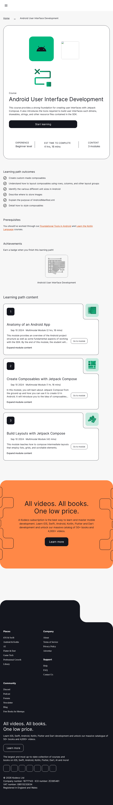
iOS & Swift (8, 637)
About (46, 637)
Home (6, 18)
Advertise (47, 651)
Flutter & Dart (9, 651)
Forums (6, 698)
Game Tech (8, 655)
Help (45, 666)
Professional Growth (12, 659)
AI (4, 646)
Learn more (56, 541)
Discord (6, 689)
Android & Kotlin (11, 642)
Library (6, 664)
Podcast (6, 694)
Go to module (79, 341)
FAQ (45, 670)
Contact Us (48, 674)
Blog (5, 707)
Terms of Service (50, 642)
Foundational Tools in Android (55, 226)
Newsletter (8, 702)
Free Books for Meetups (13, 711)
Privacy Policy (49, 646)
